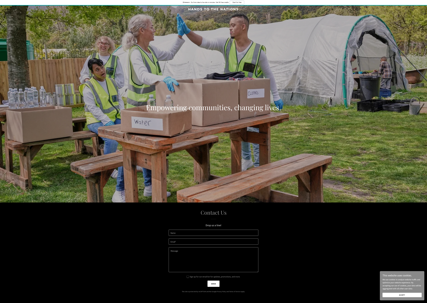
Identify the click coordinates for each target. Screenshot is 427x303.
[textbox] (213, 233)
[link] (213, 9)
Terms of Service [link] (235, 292)
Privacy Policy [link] (221, 292)
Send (213, 284)
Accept (402, 295)
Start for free (237, 2)
